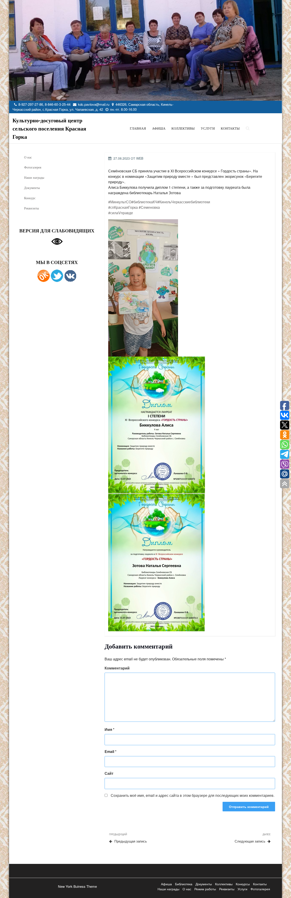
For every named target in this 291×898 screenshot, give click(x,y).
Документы (32, 188)
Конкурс (29, 198)
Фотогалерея (32, 167)
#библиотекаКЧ (144, 201)
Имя (109, 729)
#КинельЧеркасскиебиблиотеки (183, 201)
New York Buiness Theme (77, 886)
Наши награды (34, 177)
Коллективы (183, 128)
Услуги (208, 128)
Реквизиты (31, 208)
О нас (28, 157)
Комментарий (117, 668)
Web (139, 158)
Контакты (230, 128)
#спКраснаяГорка (123, 207)
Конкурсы (243, 884)
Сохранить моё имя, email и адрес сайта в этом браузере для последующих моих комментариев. (192, 795)
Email (110, 751)
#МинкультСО (119, 201)
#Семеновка (149, 207)
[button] (188, 288)
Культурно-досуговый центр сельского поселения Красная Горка (49, 128)
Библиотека (183, 884)
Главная (138, 128)
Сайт (109, 773)
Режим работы (205, 889)
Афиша (159, 128)
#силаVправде (120, 212)
